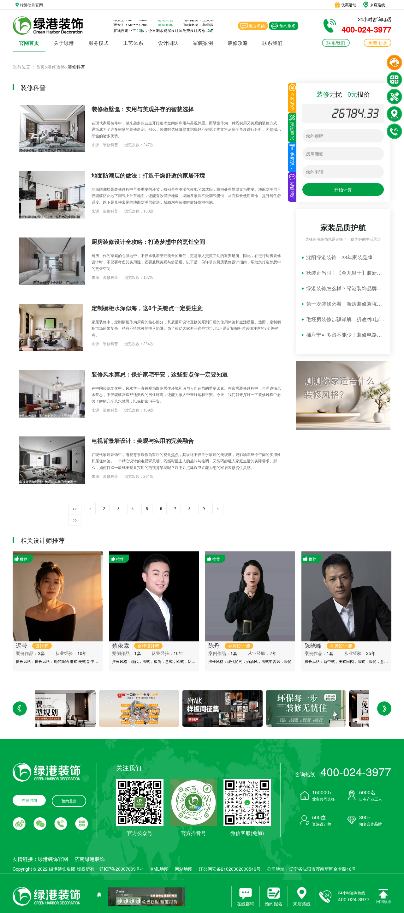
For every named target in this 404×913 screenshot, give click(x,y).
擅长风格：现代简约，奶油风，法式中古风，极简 (250, 661)
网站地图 (184, 869)
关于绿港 (64, 42)
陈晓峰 (328, 645)
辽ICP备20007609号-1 (121, 869)
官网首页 (29, 42)
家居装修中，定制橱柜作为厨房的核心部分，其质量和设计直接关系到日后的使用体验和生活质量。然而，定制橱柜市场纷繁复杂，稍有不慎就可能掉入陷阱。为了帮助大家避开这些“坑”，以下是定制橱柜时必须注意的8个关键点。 (186, 328)
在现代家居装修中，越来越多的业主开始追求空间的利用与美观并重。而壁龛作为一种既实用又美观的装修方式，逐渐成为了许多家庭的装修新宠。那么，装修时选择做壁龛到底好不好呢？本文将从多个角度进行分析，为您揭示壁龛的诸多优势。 (186, 129)
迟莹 (32, 645)
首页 (40, 66)
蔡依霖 (135, 645)
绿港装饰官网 (53, 858)
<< (75, 508)
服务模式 (98, 42)
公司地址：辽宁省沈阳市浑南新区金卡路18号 (311, 869)
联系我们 (272, 42)
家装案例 (203, 42)
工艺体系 (133, 42)
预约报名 (287, 25)
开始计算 (343, 189)
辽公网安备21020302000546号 (230, 869)
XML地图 (160, 869)
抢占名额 (256, 25)
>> (75, 519)
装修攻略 (238, 42)
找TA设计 (80, 635)
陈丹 (229, 645)
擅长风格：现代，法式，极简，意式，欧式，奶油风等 (157, 661)
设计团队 (168, 42)
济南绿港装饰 (89, 858)
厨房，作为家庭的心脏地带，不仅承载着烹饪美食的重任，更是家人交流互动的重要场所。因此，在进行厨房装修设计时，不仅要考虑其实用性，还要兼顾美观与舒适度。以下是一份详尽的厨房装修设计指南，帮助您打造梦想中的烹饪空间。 (186, 262)
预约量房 (69, 800)
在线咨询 (29, 800)
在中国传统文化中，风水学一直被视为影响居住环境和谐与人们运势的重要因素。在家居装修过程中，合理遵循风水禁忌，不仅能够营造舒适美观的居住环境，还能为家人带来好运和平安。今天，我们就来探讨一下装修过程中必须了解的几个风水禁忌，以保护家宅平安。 (186, 394)
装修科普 (110, 144)
